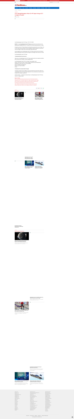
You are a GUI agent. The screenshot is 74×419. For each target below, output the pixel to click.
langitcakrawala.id (47, 395)
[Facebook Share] (36, 88)
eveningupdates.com (33, 403)
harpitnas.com (17, 392)
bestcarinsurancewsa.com (33, 401)
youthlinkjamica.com (33, 393)
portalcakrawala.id (47, 404)
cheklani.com (32, 398)
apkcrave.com (32, 400)
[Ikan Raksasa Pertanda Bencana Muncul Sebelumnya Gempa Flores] (19, 193)
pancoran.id (16, 401)
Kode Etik (27, 415)
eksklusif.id (16, 404)
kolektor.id (16, 399)
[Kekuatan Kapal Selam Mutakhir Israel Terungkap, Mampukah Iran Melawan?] (39, 163)
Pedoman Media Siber (45, 415)
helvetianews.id (47, 394)
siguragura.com (17, 396)
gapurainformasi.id (47, 391)
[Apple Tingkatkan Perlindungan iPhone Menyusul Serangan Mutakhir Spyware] (29, 163)
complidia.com (32, 402)
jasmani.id (16, 402)
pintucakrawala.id (47, 397)
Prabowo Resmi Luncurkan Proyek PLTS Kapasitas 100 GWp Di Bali (27, 0)
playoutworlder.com (33, 395)
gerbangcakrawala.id (48, 393)
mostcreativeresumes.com (33, 405)
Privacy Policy (32, 415)
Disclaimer (39, 415)
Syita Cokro (18, 16)
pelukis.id (16, 400)
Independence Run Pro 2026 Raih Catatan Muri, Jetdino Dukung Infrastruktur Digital (27, 80)
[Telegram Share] (41, 88)
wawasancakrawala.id (48, 398)
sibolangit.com (17, 395)
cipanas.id (16, 403)
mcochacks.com (32, 404)
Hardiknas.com (40, 416)
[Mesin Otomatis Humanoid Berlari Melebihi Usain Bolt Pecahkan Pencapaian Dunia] (39, 94)
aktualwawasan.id (47, 406)
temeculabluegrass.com (33, 396)
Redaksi (36, 415)
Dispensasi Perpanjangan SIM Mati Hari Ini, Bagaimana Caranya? (49, 0)
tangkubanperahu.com (18, 394)
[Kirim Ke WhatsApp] (43, 88)
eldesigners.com (32, 397)
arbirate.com (32, 394)
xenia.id (16, 406)
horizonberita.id (47, 403)
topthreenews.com (32, 391)
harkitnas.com (17, 393)
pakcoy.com (16, 391)
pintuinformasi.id (47, 401)
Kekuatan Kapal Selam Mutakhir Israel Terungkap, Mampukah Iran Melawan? (39, 167)
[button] (58, 2)
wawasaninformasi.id (48, 402)
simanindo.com (17, 397)
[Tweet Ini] (38, 88)
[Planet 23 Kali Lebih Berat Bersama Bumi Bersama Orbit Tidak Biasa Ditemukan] (19, 94)
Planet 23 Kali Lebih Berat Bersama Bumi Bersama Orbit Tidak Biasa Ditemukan (19, 98)
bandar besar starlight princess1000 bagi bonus (51, 12)
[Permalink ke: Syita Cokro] (15, 16)
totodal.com (31, 399)
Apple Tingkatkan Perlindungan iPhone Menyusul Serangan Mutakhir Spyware (26, 83)
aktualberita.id (47, 399)
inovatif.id (16, 405)
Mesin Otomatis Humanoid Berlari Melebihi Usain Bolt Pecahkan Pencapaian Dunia (26, 81)
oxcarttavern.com (32, 406)
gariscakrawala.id (47, 392)
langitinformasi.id (47, 396)
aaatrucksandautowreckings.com (34, 392)
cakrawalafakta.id (47, 400)
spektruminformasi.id (48, 405)
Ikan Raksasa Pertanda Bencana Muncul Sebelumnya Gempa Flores (24, 82)
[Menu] (15, 2)
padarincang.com (17, 398)
